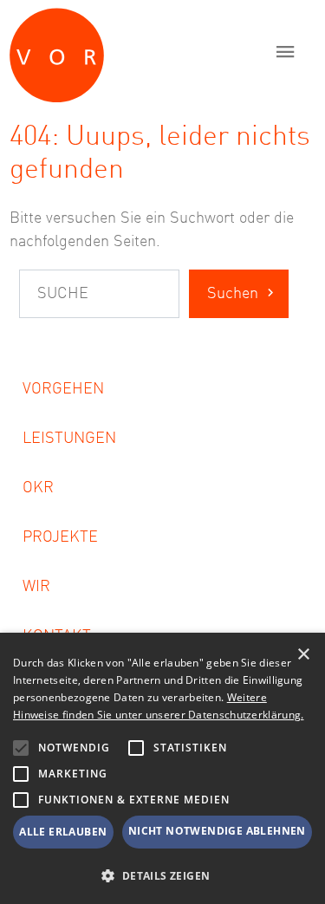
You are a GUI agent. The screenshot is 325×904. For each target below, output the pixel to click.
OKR (38, 488)
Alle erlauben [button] (63, 831)
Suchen (232, 294)
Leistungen (69, 438)
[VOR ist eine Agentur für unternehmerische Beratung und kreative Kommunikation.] (133, 51)
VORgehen (63, 389)
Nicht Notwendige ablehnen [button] (217, 830)
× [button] (302, 654)
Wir (36, 587)
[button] (20, 748)
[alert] (162, 768)
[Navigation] (285, 51)
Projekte (60, 537)
